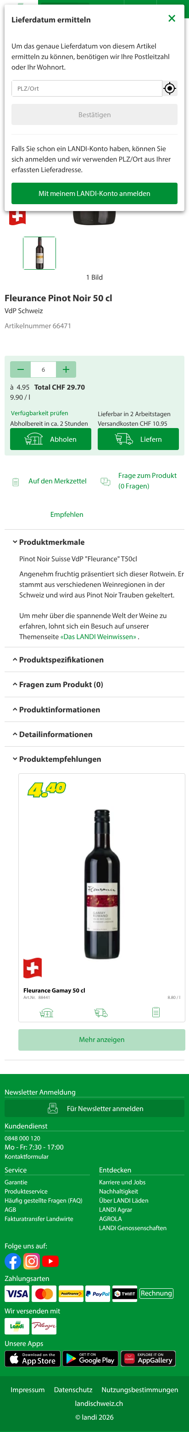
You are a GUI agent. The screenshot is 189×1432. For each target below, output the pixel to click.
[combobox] (87, 88)
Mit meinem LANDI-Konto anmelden (94, 193)
